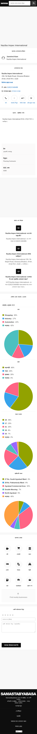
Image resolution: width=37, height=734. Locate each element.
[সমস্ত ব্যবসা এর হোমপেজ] (5, 3)
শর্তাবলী (18, 716)
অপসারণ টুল (18, 706)
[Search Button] (33, 3)
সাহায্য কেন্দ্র (18, 726)
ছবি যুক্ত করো (31, 103)
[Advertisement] (18, 24)
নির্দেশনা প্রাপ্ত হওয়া (7, 82)
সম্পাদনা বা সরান (16, 91)
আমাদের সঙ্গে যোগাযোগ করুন (18, 721)
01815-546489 (12, 87)
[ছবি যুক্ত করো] (31, 98)
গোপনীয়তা (18, 711)
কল (6, 100)
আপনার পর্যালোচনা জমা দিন (11, 645)
